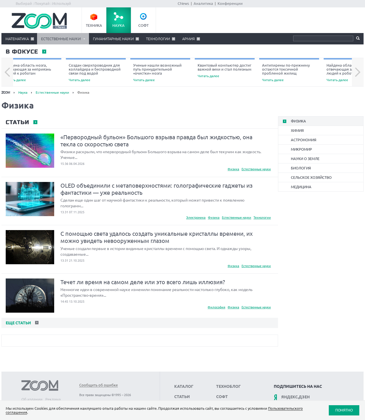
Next (358, 72)
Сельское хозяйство (311, 177)
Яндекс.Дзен (295, 397)
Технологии (158, 39)
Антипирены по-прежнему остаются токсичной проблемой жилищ (286, 72)
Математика (17, 39)
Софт (143, 25)
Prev (7, 72)
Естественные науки (61, 39)
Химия (297, 130)
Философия (216, 307)
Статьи (17, 122)
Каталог (183, 386)
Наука (118, 25)
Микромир (301, 149)
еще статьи (18, 323)
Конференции (230, 3)
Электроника (196, 217)
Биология (301, 168)
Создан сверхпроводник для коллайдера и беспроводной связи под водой (95, 72)
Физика (233, 169)
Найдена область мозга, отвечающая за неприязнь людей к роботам (27, 72)
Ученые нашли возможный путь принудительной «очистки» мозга (157, 72)
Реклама (53, 399)
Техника (94, 25)
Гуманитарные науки (113, 39)
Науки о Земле (305, 159)
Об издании (31, 399)
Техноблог (228, 386)
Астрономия (303, 140)
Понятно (344, 410)
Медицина (301, 187)
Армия (188, 39)
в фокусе (22, 51)
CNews (183, 3)
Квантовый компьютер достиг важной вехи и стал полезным (225, 70)
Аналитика (203, 3)
